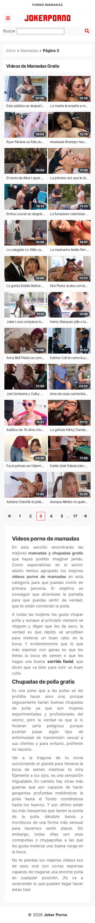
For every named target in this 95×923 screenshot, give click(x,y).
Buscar (10, 30)
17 (75, 516)
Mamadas (29, 50)
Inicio (11, 50)
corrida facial (60, 661)
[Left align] (8, 18)
